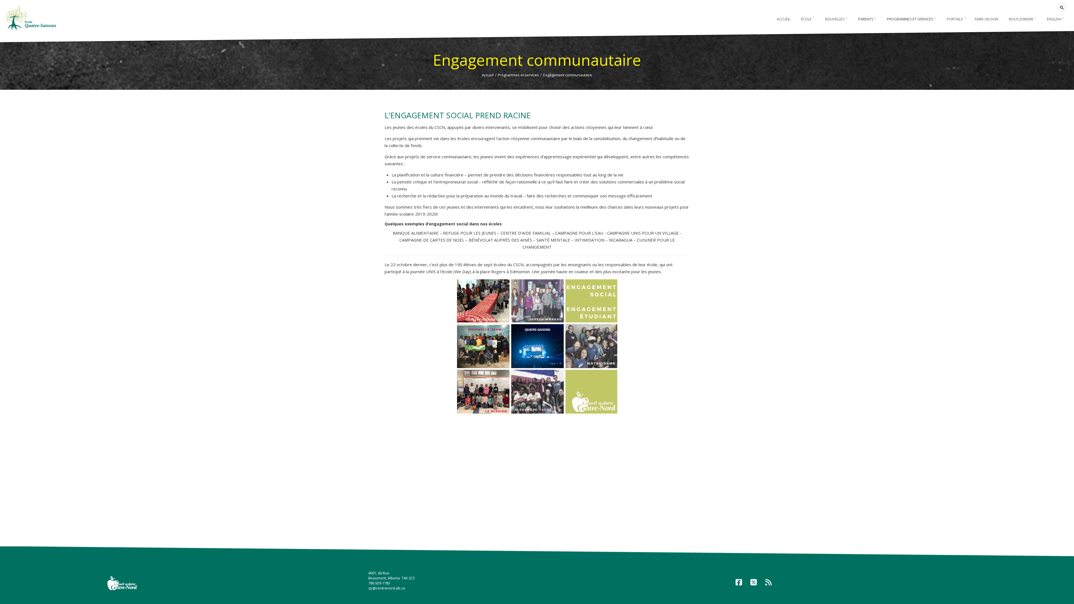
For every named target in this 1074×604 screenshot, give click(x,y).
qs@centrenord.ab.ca (386, 588)
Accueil (488, 74)
